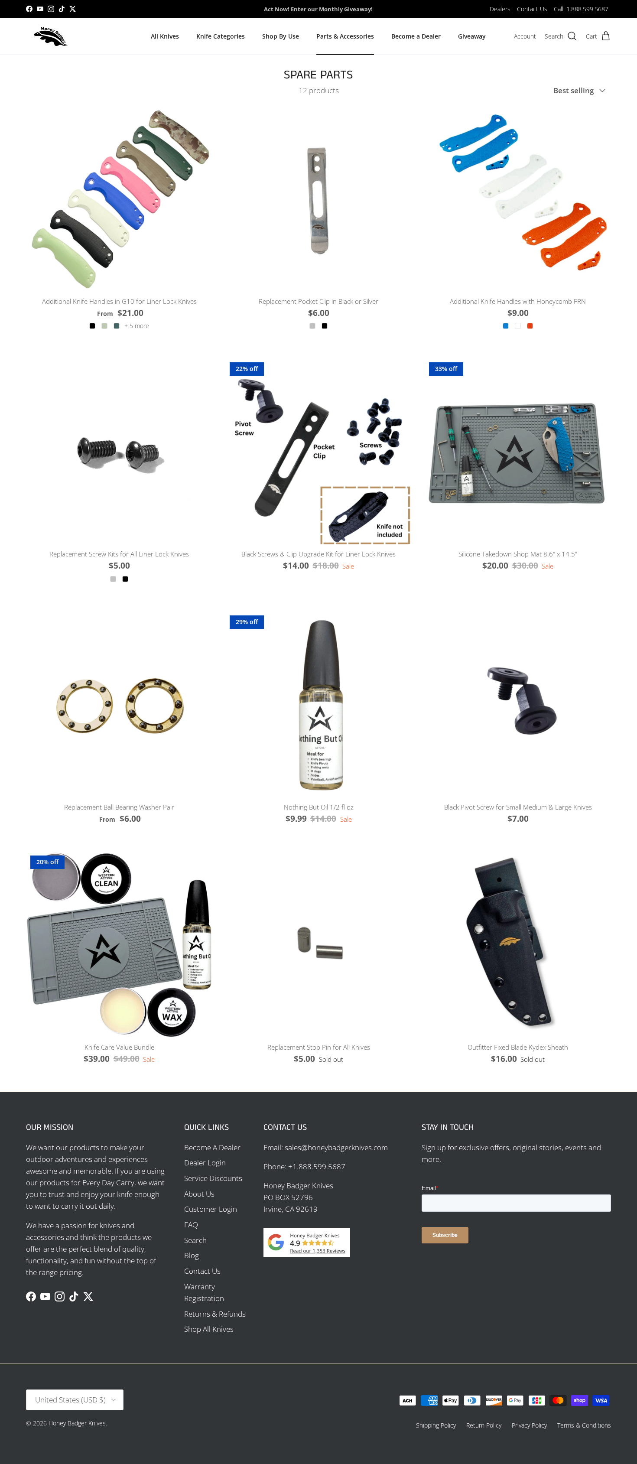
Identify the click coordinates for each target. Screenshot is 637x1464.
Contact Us (532, 9)
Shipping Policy (436, 1425)
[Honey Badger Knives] (51, 36)
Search (195, 1240)
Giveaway (472, 36)
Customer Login (210, 1209)
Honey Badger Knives (77, 1423)
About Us (199, 1194)
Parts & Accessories (345, 36)
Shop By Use (280, 36)
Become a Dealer (416, 36)
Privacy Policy (529, 1425)
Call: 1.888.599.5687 (581, 9)
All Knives (165, 36)
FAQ (191, 1225)
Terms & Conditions (584, 1425)
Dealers (500, 9)
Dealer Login (205, 1163)
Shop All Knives (209, 1329)
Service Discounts (213, 1178)
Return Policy (483, 1425)
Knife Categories (220, 36)
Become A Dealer (212, 1147)
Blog (191, 1255)
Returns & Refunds (215, 1314)
